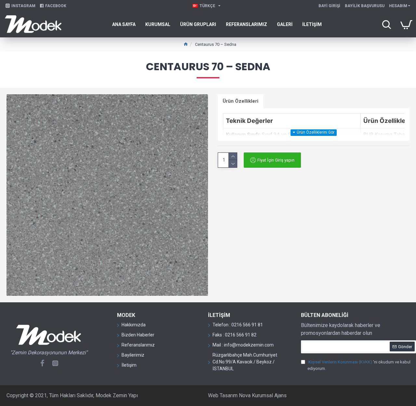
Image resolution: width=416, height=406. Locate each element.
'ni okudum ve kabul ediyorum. (358, 365)
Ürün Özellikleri (240, 101)
